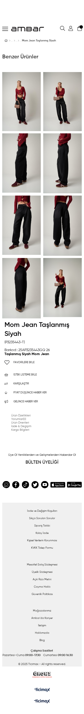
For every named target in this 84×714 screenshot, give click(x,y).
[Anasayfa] (9, 40)
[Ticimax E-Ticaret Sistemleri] (42, 701)
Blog (42, 640)
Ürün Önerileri (20, 422)
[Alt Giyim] (14, 40)
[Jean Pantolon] (18, 40)
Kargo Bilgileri (20, 429)
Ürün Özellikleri (21, 415)
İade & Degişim (21, 426)
